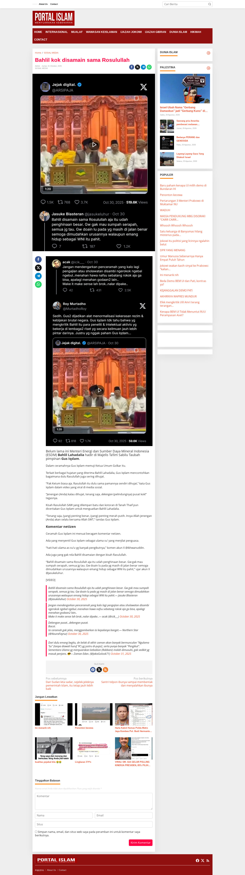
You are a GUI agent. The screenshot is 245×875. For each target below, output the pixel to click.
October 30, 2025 (77, 599)
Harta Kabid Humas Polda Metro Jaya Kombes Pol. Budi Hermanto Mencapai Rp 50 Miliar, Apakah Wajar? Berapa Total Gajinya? (132, 730)
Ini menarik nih (43, 728)
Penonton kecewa (84, 728)
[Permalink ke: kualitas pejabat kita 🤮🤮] (53, 748)
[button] (209, 4)
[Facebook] (93, 669)
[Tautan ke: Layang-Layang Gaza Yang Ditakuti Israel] (167, 159)
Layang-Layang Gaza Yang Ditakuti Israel (190, 155)
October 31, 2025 (121, 654)
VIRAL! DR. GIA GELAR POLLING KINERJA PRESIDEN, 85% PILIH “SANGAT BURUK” (132, 764)
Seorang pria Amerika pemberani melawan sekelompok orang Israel (189, 123)
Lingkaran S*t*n (83, 762)
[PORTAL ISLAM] (53, 18)
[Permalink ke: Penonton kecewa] (93, 714)
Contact (62, 870)
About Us (51, 870)
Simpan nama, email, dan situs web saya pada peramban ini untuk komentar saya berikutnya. (87, 833)
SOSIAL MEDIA (41, 68)
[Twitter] (99, 669)
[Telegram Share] (143, 67)
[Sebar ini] (131, 67)
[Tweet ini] (137, 67)
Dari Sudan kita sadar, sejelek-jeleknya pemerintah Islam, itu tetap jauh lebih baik (70, 684)
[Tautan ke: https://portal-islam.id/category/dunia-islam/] (208, 53)
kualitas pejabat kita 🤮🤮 (48, 762)
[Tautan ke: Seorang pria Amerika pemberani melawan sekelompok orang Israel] (167, 126)
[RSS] (105, 669)
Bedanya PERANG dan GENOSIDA (188, 139)
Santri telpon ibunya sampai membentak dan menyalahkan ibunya (126, 682)
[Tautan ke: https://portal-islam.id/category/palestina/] (208, 68)
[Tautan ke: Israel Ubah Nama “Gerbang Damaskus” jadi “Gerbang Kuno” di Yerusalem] (185, 88)
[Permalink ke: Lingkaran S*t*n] (93, 748)
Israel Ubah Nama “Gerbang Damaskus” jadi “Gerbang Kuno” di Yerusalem (182, 109)
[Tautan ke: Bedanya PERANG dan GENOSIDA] (167, 142)
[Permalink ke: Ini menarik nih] (53, 714)
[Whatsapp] (149, 67)
